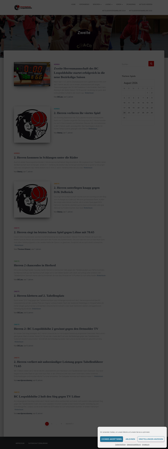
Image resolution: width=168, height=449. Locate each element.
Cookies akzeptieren (111, 439)
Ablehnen (130, 439)
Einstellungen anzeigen (151, 439)
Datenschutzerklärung (134, 444)
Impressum (145, 444)
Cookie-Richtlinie (120, 444)
